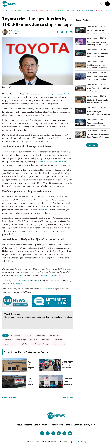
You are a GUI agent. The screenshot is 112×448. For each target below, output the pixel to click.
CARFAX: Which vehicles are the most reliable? (98, 89)
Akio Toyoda (58, 339)
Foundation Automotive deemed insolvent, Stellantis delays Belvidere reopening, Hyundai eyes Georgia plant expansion (98, 55)
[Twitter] (64, 433)
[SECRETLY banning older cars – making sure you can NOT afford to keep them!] (50, 365)
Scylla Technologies (81, 442)
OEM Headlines (54, 335)
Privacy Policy (89, 425)
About (19, 425)
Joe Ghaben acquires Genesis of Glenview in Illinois (32, 365)
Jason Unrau (15, 31)
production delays (59, 344)
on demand (17, 284)
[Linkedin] (66, 32)
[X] (62, 32)
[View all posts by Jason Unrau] (5, 32)
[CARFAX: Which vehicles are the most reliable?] (80, 88)
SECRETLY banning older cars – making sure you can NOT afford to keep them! (67, 365)
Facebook (25, 281)
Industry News (16, 335)
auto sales (28, 335)
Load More (92, 145)
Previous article (9, 398)
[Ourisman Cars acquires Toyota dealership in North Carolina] (51, 381)
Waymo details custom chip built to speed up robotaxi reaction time (96, 124)
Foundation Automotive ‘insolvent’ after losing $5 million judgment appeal (98, 78)
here (69, 269)
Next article (67, 398)
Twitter (36, 281)
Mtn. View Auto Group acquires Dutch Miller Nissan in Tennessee (31, 382)
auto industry (40, 335)
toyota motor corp (10, 344)
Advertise (45, 425)
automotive (7, 339)
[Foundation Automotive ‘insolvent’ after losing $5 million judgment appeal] (80, 76)
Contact (37, 425)
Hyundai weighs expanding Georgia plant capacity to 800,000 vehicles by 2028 (97, 113)
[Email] (71, 32)
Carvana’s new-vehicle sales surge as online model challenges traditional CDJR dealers (98, 43)
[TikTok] (59, 433)
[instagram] (48, 433)
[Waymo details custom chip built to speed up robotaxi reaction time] (80, 122)
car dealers (34, 339)
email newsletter (49, 289)
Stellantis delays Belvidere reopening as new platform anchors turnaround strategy (98, 101)
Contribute (28, 425)
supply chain (24, 344)
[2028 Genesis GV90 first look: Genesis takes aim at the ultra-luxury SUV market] (80, 134)
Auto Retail (45, 339)
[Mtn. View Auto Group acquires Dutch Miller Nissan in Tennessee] (14, 381)
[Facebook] (57, 32)
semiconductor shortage (41, 344)
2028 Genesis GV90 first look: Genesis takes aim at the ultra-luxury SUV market (98, 136)
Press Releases (57, 425)
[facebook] (42, 433)
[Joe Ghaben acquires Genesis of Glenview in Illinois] (14, 365)
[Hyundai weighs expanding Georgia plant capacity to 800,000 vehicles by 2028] (80, 111)
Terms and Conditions (73, 425)
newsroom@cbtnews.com (51, 276)
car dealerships (21, 339)
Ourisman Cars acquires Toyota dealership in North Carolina (68, 382)
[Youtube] (70, 433)
